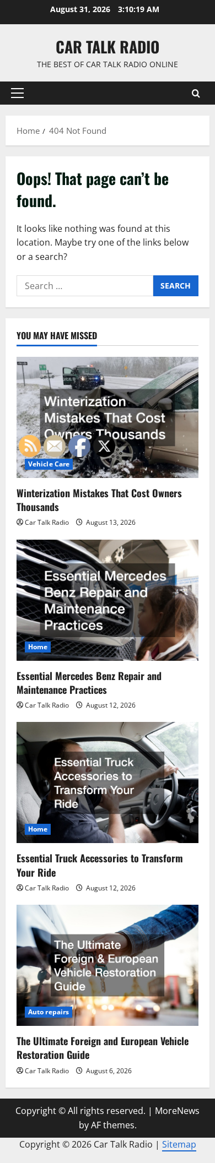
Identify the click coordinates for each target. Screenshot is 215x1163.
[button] (17, 93)
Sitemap (179, 1144)
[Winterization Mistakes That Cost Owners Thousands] (107, 417)
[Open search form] (196, 93)
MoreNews (177, 1111)
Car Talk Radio (107, 46)
